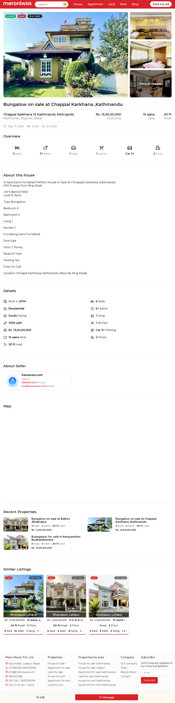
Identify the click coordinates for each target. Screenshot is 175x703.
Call (41, 697)
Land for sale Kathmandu (93, 676)
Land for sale (55, 672)
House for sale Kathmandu (94, 663)
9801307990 (29, 382)
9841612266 (29, 667)
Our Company (129, 663)
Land (111, 4)
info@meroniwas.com (22, 672)
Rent (123, 4)
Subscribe (149, 680)
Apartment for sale (59, 667)
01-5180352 (15, 667)
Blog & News (128, 672)
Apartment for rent (59, 680)
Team (124, 667)
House (78, 4)
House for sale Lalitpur (91, 667)
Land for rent (55, 684)
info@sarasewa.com (34, 386)
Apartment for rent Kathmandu (97, 684)
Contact (125, 676)
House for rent (56, 676)
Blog (135, 4)
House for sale (56, 663)
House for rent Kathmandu (94, 680)
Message (108, 697)
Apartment (95, 4)
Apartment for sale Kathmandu (97, 672)
